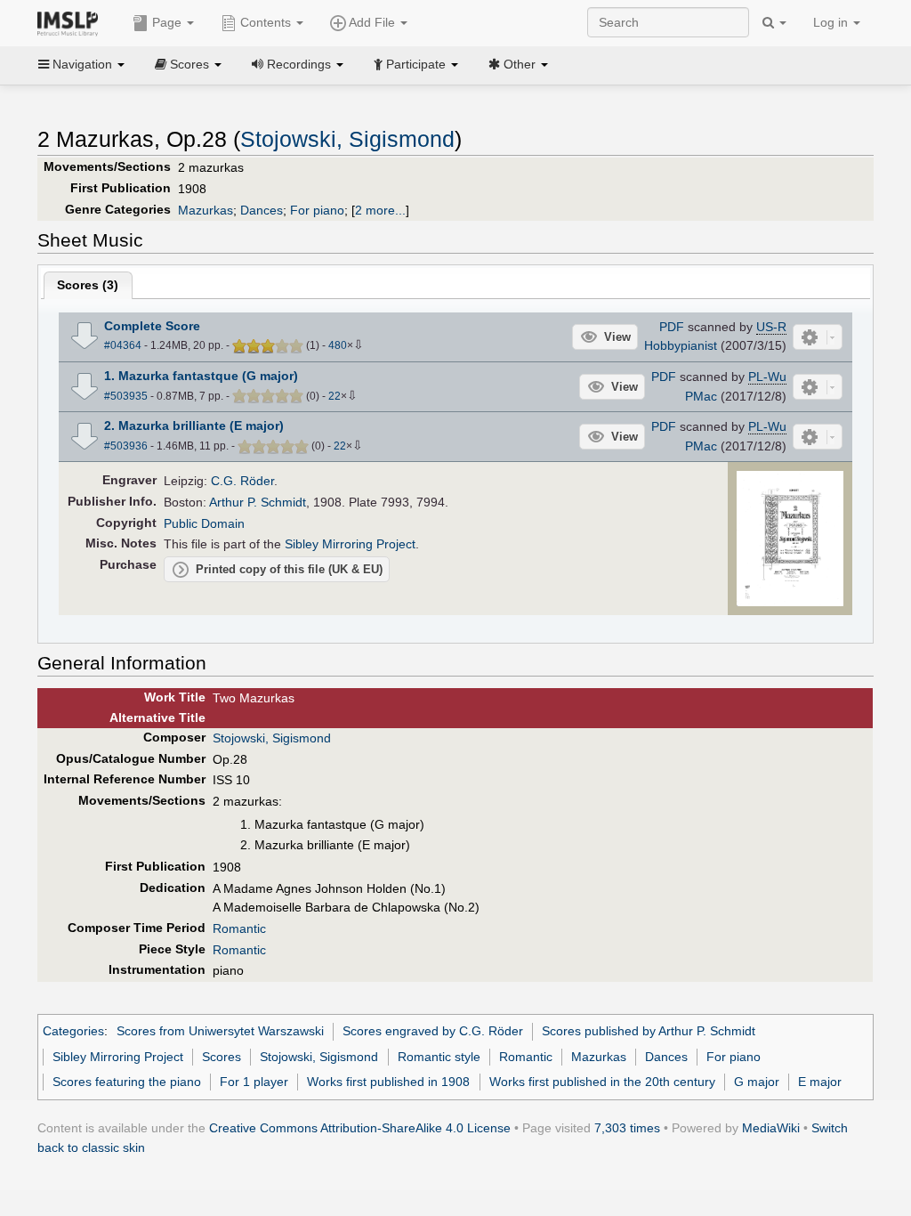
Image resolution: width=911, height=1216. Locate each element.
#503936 (126, 446)
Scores (221, 1057)
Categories (73, 1031)
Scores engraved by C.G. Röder (433, 1031)
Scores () (87, 285)
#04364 (122, 345)
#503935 (126, 396)
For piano (317, 210)
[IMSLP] (71, 22)
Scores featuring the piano (126, 1081)
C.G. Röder (242, 481)
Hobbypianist (680, 345)
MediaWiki (771, 1128)
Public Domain (204, 523)
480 (337, 345)
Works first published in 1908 (388, 1081)
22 (334, 396)
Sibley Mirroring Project (350, 544)
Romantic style (439, 1057)
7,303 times (627, 1128)
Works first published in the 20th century (602, 1081)
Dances (261, 210)
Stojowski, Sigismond (347, 139)
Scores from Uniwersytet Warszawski (220, 1031)
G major (756, 1081)
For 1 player (254, 1081)
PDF (671, 327)
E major (820, 1081)
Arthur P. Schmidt (257, 502)
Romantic (239, 928)
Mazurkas (205, 210)
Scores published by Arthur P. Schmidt (648, 1031)
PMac (701, 396)
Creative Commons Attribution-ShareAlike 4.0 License (360, 1128)
